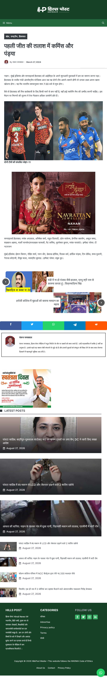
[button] (103, 23)
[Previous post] (5, 282)
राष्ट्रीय (14, 36)
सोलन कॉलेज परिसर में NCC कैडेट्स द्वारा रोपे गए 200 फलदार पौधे (47, 573)
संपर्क (42, 638)
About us (40, 668)
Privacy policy (47, 627)
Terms (43, 633)
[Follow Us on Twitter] (83, 617)
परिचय (42, 616)
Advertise (45, 622)
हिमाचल (22, 36)
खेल (7, 36)
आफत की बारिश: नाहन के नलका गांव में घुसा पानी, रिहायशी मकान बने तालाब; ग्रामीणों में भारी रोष (50, 526)
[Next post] (101, 302)
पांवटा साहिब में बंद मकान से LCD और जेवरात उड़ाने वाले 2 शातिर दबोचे (38, 484)
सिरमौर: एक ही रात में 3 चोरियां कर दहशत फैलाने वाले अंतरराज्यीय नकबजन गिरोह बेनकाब (55, 589)
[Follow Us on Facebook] (77, 617)
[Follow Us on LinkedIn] (95, 617)
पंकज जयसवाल (18, 62)
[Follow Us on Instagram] (89, 617)
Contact (51, 668)
